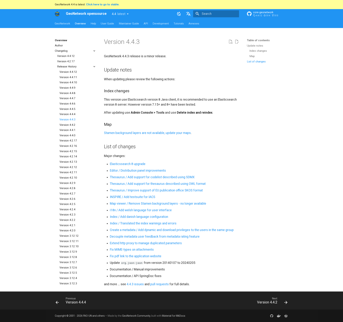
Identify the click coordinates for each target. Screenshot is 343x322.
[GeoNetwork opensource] (57, 14)
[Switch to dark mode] (179, 14)
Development (161, 23)
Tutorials (179, 23)
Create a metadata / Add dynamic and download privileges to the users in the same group (172, 230)
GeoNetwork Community (136, 315)
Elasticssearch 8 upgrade (127, 164)
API (146, 23)
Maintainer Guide (129, 23)
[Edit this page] (236, 41)
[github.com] (272, 316)
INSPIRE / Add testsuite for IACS (132, 197)
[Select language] (188, 14)
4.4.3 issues (135, 284)
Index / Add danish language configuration (139, 217)
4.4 (118, 14)
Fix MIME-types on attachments (132, 249)
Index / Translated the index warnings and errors (143, 223)
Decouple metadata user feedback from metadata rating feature (155, 236)
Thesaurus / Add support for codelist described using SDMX (152, 177)
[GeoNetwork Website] (286, 316)
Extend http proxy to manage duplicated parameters (146, 243)
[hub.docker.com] (279, 316)
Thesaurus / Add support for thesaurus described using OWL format (158, 184)
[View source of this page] (230, 41)
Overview (80, 23)
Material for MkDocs (173, 315)
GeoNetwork (62, 23)
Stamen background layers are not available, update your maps (147, 133)
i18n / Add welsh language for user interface (141, 210)
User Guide (107, 23)
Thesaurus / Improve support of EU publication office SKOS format (156, 190)
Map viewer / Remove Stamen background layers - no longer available (158, 203)
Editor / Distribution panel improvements (138, 170)
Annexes (194, 23)
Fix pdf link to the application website (135, 256)
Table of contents (258, 40)
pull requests (159, 284)
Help (93, 23)
